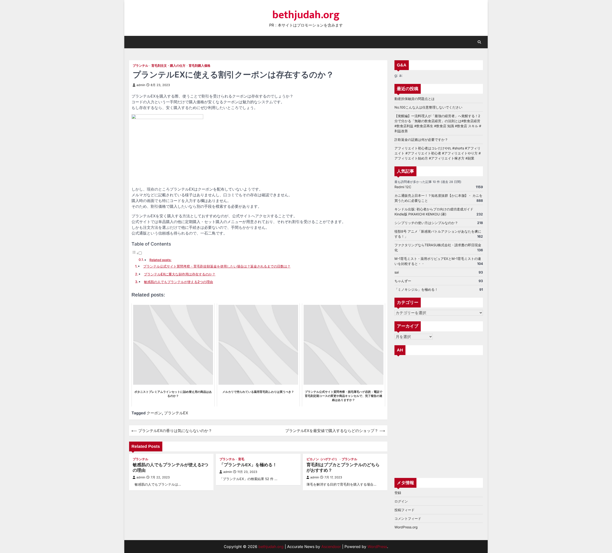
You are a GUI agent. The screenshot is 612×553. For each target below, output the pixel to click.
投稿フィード (404, 510)
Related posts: (160, 260)
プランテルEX (176, 413)
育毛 (241, 459)
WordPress (377, 546)
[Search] (479, 42)
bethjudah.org (306, 15)
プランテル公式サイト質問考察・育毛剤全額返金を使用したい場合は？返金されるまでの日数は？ (216, 266)
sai (396, 272)
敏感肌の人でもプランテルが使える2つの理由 (178, 282)
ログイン (401, 501)
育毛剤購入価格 (199, 65)
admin (141, 85)
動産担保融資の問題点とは (414, 99)
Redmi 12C (402, 187)
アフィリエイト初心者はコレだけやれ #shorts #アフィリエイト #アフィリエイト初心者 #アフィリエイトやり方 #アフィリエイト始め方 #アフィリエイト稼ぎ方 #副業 (437, 153)
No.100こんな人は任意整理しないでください (428, 107)
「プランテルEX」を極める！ (248, 464)
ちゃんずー (402, 281)
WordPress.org (406, 527)
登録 (397, 493)
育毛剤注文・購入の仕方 (168, 65)
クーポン (154, 413)
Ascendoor (331, 546)
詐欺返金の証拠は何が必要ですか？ (421, 139)
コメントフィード (407, 518)
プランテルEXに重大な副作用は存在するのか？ (179, 274)
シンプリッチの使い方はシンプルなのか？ (426, 223)
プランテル (140, 65)
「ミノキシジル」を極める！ (416, 289)
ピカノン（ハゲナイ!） (322, 459)
